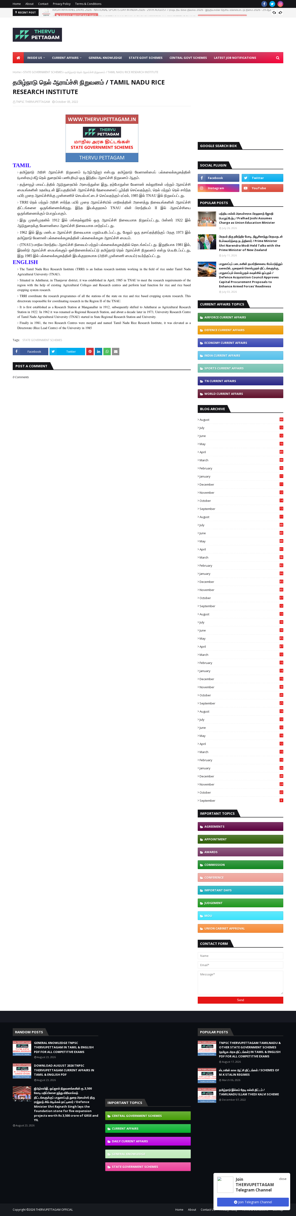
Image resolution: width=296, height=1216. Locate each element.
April (241, 452)
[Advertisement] (199, 34)
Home (17, 4)
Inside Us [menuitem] (34, 58)
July (241, 428)
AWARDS (211, 852)
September (241, 509)
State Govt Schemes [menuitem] (146, 58)
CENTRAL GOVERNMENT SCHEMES (137, 1116)
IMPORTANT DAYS (218, 890)
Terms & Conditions (88, 4)
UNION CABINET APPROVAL (224, 928)
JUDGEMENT (213, 903)
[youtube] (262, 188)
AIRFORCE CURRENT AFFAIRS (225, 317)
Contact (43, 4)
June (241, 436)
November (241, 492)
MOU (208, 916)
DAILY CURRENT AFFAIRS (130, 1141)
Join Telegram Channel (254, 1202)
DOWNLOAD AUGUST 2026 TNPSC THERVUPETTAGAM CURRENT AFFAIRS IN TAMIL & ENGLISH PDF (64, 1070)
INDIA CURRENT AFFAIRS (222, 355)
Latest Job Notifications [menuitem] (235, 58)
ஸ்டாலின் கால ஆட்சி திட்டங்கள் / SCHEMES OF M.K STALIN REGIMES (249, 1072)
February (241, 468)
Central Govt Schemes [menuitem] (188, 58)
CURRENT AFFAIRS (125, 1128)
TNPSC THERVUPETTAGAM (33, 102)
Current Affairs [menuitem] (65, 58)
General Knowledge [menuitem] (105, 58)
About (29, 4)
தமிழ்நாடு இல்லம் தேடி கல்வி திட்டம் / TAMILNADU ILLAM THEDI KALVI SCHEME (249, 1092)
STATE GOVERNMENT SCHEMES (43, 72)
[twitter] (272, 4)
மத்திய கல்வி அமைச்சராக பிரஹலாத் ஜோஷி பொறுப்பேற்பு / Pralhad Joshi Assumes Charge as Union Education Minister (247, 218)
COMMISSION (214, 865)
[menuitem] (18, 57)
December (241, 484)
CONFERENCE (214, 877)
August (241, 420)
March (241, 460)
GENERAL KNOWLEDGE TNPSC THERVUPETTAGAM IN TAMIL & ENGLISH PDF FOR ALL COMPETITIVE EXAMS (124, 12)
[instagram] (280, 4)
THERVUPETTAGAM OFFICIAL (54, 1210)
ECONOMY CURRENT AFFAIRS (225, 343)
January (241, 476)
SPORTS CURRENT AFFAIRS (224, 368)
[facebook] (264, 4)
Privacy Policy (62, 4)
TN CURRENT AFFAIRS (220, 381)
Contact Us (208, 1210)
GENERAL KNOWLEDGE (128, 1154)
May (241, 444)
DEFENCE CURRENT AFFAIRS (224, 330)
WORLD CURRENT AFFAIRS (223, 394)
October (241, 501)
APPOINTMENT (215, 839)
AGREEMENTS (214, 826)
